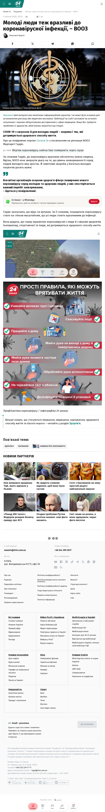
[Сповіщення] (101, 3)
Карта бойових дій (48, 624)
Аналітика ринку (15, 693)
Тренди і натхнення (17, 700)
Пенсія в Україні (15, 680)
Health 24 (7, 12)
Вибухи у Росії (46, 639)
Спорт (43, 689)
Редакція (7, 580)
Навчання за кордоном (82, 676)
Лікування (18, 12)
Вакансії (73, 580)
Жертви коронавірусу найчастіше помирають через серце (48, 150)
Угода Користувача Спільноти (49, 591)
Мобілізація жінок (80, 631)
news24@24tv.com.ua (15, 550)
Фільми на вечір (47, 666)
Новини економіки (18, 655)
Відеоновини (14, 632)
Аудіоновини (14, 636)
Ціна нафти (13, 658)
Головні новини (15, 621)
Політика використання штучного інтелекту (51, 581)
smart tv (45, 782)
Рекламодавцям (10, 598)
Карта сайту (75, 593)
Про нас (7, 575)
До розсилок (87, 724)
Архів (72, 589)
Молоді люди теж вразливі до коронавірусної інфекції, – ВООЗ (51, 12)
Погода (11, 639)
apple (30, 782)
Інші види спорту (48, 708)
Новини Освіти (80, 655)
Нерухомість (15, 689)
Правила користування (14, 602)
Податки (12, 676)
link (55, 561)
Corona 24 (43, 140)
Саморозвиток (78, 673)
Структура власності (78, 584)
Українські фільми (48, 662)
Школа (75, 665)
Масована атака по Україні (52, 636)
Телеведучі (8, 593)
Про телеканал (10, 589)
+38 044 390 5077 (63, 550)
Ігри (72, 598)
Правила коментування (47, 595)
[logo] (17, 4)
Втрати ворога (46, 643)
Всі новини (14, 617)
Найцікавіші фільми (49, 658)
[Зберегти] (92, 44)
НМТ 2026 (76, 669)
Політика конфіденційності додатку (52, 586)
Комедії (43, 670)
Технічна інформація (46, 600)
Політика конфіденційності (48, 575)
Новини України (15, 624)
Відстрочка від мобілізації (84, 639)
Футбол (43, 697)
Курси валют (14, 662)
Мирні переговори (48, 628)
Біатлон (43, 704)
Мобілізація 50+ (79, 628)
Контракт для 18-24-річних (84, 635)
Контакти (74, 575)
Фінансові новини (16, 666)
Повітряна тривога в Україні (53, 632)
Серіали (43, 673)
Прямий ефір (14, 628)
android (15, 782)
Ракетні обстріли (48, 621)
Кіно (42, 655)
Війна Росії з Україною (52, 617)
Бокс (42, 693)
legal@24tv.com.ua (39, 770)
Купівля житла (14, 697)
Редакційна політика (12, 584)
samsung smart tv (61, 782)
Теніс (42, 700)
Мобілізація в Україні (83, 617)
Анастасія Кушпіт (17, 35)
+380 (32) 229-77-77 (23, 767)
